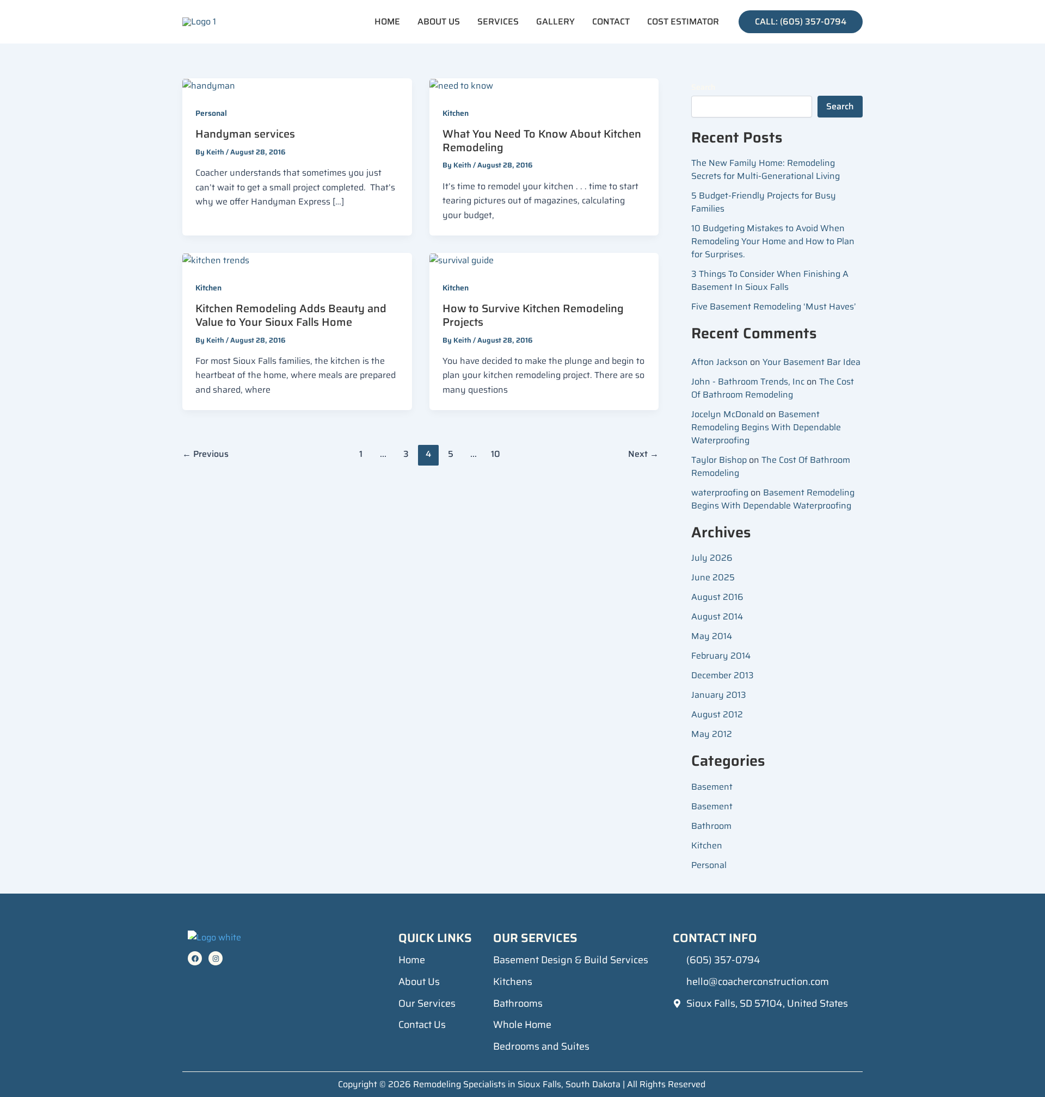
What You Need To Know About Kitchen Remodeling (541, 140)
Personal (211, 113)
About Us (438, 21)
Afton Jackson (719, 362)
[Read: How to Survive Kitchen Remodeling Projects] (461, 259)
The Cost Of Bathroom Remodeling (772, 388)
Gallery (555, 21)
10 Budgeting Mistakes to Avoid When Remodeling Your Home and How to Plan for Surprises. (773, 241)
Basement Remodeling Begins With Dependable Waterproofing (766, 427)
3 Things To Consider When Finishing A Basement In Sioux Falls (770, 280)
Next (643, 454)
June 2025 (713, 577)
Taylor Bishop (719, 460)
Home (387, 21)
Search (703, 87)
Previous (205, 454)
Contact (611, 21)
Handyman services (245, 133)
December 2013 (722, 675)
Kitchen (455, 113)
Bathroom (711, 826)
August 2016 (717, 597)
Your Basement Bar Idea (813, 362)
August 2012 (717, 714)
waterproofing (719, 492)
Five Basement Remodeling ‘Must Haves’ (775, 306)
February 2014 (721, 655)
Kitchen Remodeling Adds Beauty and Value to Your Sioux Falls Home (290, 315)
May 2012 (711, 734)
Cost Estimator (683, 21)
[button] (801, 21)
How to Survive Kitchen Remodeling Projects (533, 315)
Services (498, 21)
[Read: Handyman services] (208, 85)
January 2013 (718, 695)
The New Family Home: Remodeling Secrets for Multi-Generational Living (765, 169)
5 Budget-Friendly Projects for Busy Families (763, 202)
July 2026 (712, 558)
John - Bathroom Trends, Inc (747, 381)
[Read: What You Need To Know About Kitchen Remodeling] (461, 85)
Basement (712, 787)
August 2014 (717, 616)
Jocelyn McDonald (727, 414)
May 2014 (711, 636)
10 (495, 454)
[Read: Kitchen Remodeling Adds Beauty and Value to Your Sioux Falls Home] (215, 259)
